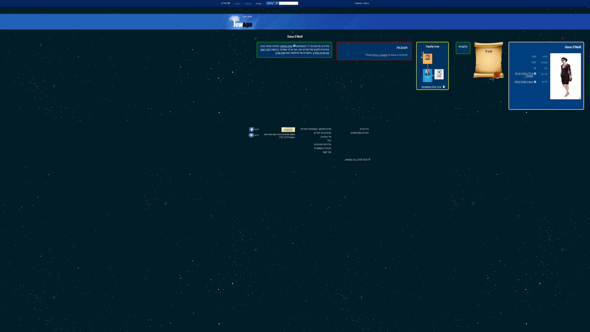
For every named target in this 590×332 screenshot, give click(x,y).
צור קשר (327, 152)
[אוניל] (488, 80)
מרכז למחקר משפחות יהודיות (316, 129)
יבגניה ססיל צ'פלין (524, 82)
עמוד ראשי (247, 16)
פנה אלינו (280, 52)
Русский (248, 3)
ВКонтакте (254, 135)
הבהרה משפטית (322, 148)
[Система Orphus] (288, 131)
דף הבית (364, 129)
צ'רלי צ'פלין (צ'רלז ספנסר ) (524, 73)
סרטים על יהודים (322, 132)
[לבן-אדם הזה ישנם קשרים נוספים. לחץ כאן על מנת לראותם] (422, 58)
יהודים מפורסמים (360, 132)
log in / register (380, 54)
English (237, 3)
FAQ (329, 140)
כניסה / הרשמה (362, 3)
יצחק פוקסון (286, 46)
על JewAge (325, 136)
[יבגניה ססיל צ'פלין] (427, 57)
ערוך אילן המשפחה (431, 86)
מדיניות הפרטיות (322, 144)
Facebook (254, 129)
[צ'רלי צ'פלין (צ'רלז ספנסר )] (427, 72)
